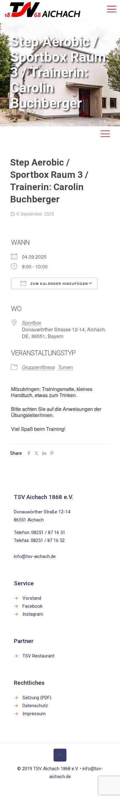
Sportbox (31, 322)
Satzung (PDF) (36, 697)
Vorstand (31, 598)
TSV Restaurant (38, 656)
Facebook (32, 606)
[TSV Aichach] (42, 9)
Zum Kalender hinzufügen (58, 283)
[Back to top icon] (60, 755)
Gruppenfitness (38, 367)
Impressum (34, 713)
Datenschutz (35, 705)
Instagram (32, 614)
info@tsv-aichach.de (35, 556)
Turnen (65, 367)
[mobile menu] (111, 9)
